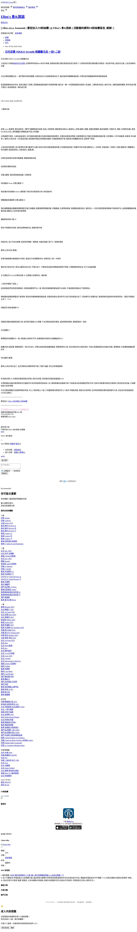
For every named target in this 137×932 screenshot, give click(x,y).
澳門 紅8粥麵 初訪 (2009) (10, 733)
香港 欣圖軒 (5, 669)
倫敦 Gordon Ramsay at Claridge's (13, 738)
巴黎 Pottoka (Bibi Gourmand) (11, 743)
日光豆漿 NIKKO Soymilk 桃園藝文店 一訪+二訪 (32, 51)
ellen (2, 432)
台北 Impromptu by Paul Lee (11, 661)
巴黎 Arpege (5, 518)
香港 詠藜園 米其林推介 (10, 727)
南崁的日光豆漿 (19, 63)
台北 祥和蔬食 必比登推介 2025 (12, 707)
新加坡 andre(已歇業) (8, 564)
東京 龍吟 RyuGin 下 (8, 531)
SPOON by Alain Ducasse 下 (11, 579)
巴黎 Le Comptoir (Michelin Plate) (13, 745)
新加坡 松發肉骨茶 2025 (10, 704)
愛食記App (70, 821)
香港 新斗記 (5, 692)
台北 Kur (4, 758)
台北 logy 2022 (6, 559)
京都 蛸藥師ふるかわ (9, 755)
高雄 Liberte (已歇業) (8, 664)
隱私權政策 (80, 902)
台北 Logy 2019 (6, 656)
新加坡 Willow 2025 (8, 620)
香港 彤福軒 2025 (7, 625)
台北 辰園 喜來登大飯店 (10, 771)
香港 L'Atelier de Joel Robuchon (12, 544)
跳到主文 (4, 23)
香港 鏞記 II (5, 679)
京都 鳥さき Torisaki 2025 (10, 633)
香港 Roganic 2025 (7, 607)
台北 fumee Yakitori (8, 768)
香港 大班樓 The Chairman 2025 (12, 628)
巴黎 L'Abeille (6, 569)
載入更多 (4, 460)
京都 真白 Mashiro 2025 (9, 635)
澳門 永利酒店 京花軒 (9, 682)
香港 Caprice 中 (6, 536)
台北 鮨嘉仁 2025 (7, 609)
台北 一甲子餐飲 (7, 709)
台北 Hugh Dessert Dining (10, 717)
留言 (17, 444)
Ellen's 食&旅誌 (13, 17)
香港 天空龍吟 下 (7, 574)
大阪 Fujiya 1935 (7, 523)
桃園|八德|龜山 (19, 452)
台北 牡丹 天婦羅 (7, 553)
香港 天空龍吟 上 (7, 571)
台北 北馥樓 (5, 765)
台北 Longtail (5, 658)
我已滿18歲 (5, 928)
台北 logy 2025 (6, 551)
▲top (3, 456)
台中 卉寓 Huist (6, 753)
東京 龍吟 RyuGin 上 (8, 526)
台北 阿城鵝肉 (6, 776)
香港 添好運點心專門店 (9, 687)
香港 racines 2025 (7, 622)
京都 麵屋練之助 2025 (9, 702)
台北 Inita (4, 643)
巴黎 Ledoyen (6, 521)
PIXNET (52, 902)
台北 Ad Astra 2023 (8, 640)
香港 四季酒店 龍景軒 (9, 541)
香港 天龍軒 (5, 582)
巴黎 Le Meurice (7, 566)
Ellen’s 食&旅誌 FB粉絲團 (17, 401)
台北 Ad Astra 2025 (8, 612)
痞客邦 (12, 444)
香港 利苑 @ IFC (7, 689)
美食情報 (18, 33)
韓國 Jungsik (5, 561)
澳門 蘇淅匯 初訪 (7, 676)
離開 (12, 928)
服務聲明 (89, 902)
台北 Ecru (4, 763)
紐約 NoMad (5, 666)
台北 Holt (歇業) (7, 646)
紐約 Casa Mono (7, 671)
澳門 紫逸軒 (5, 597)
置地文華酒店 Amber (8, 590)
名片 (7, 43)
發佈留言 (4, 473)
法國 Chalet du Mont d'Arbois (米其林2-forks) (17, 740)
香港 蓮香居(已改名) (8, 722)
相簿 (7, 37)
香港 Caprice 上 (6, 533)
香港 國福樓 (5, 695)
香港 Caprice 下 (6, 539)
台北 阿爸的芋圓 (7, 720)
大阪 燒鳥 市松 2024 (8, 638)
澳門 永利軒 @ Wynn (8, 587)
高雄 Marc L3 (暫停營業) (10, 773)
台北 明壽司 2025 (7, 617)
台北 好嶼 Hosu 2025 (8, 615)
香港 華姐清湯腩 (7, 725)
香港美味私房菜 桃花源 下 (11, 595)
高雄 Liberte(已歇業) (8, 556)
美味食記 (17, 450)
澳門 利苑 (4, 684)
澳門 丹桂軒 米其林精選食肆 (11, 735)
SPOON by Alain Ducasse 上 (11, 577)
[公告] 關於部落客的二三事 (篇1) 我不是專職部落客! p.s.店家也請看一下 (37, 875)
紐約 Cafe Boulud (7, 674)
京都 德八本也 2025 (8, 630)
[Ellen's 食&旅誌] (2, 798)
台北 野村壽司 (6, 651)
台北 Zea (4, 648)
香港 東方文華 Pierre (8, 600)
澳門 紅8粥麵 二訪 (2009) (10, 730)
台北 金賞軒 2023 (7, 715)
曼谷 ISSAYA (6, 782)
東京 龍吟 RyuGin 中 (8, 528)
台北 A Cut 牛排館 (7, 653)
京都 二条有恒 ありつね (10, 760)
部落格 (7, 40)
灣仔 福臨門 (5, 584)
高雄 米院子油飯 (7, 712)
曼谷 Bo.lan (5, 785)
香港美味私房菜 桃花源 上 (11, 592)
